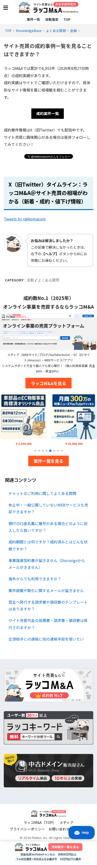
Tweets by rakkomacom (25, 219)
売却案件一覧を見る (65, 847)
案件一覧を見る (48, 461)
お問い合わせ (59, 828)
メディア (66, 822)
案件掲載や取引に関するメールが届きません (46, 590)
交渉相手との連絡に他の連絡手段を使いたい (46, 639)
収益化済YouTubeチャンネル (38, 854)
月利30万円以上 (67, 854)
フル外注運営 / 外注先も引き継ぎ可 (36, 859)
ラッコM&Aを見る (48, 383)
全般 (30, 280)
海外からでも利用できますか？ (34, 579)
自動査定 (51, 19)
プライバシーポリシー (27, 828)
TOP (67, 19)
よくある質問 (48, 280)
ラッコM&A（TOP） (40, 822)
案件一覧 (33, 19)
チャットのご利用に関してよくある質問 (42, 493)
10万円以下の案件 (70, 859)
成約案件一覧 (47, 113)
